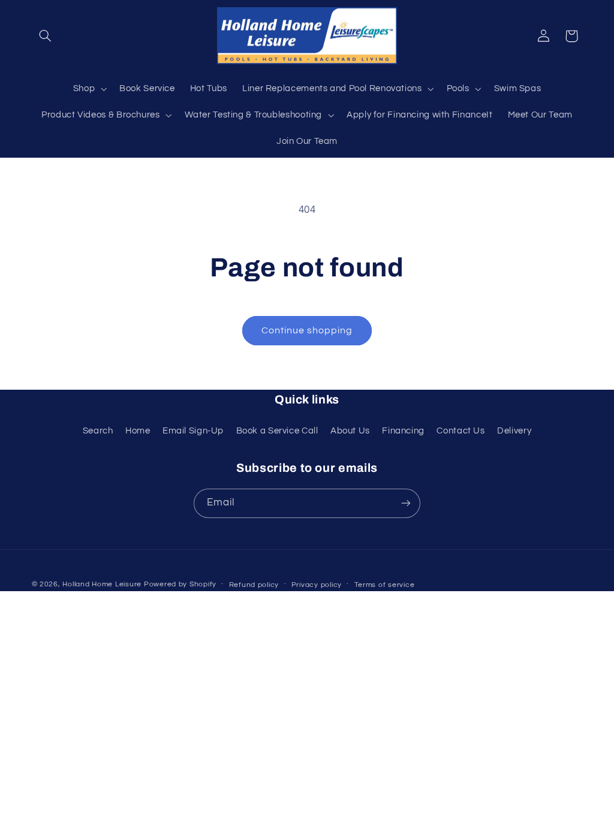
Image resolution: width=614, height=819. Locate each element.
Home (138, 430)
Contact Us (460, 430)
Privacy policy (316, 585)
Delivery (514, 430)
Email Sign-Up (193, 430)
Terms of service (384, 585)
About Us (350, 430)
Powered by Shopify (180, 584)
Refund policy (254, 585)
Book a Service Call (277, 430)
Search (98, 430)
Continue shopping (307, 330)
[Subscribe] (406, 503)
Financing (403, 430)
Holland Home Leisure (102, 584)
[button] (45, 36)
